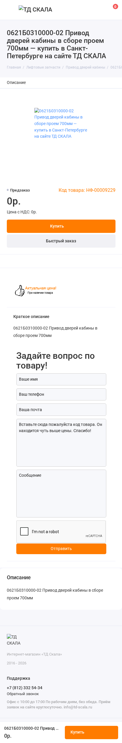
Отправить (61, 548)
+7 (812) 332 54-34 (24, 687)
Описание (16, 82)
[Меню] (10, 10)
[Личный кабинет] (99, 10)
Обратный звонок (23, 694)
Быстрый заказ (61, 241)
